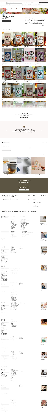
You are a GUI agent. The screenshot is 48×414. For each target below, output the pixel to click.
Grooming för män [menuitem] (3, 311)
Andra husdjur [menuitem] (3, 374)
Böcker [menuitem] (2, 241)
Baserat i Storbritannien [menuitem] (24, 225)
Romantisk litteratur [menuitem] (13, 402)
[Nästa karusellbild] (42, 130)
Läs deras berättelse (42, 25)
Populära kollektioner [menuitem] (4, 216)
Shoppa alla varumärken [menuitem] (4, 261)
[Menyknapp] (1, 7)
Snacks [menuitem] (2, 277)
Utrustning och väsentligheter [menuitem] (5, 356)
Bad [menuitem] (11, 233)
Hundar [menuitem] (2, 373)
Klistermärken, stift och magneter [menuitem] (4, 346)
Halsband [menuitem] (2, 330)
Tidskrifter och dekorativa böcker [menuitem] (4, 408)
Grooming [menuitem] (12, 377)
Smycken (26, 4)
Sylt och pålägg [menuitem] (3, 276)
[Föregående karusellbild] (6, 130)
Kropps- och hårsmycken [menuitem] (4, 322)
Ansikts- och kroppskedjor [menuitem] (14, 321)
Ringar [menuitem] (2, 331)
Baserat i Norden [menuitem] (23, 228)
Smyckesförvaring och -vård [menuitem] (4, 329)
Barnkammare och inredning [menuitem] (4, 358)
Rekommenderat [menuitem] (3, 218)
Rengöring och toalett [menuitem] (13, 371)
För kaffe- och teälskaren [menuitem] (24, 222)
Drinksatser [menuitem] (12, 271)
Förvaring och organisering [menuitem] (25, 234)
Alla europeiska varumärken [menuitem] (24, 224)
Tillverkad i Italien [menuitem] (23, 229)
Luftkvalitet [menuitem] (12, 351)
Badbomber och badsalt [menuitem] (14, 302)
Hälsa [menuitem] (11, 378)
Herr (39, 4)
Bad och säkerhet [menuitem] (3, 355)
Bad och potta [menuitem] (12, 353)
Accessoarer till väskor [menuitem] (13, 297)
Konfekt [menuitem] (2, 274)
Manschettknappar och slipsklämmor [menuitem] (4, 325)
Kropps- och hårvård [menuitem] (13, 354)
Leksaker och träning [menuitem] (13, 379)
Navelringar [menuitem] (12, 320)
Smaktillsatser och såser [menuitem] (4, 273)
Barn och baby (34, 4)
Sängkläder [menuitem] (12, 234)
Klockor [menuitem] (12, 295)
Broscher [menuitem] (2, 324)
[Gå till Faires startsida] (2, 2)
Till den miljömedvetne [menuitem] (14, 224)
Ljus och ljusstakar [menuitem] (13, 235)
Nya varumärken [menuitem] (13, 231)
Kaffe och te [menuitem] (2, 272)
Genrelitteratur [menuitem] (12, 400)
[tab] (5, 30)
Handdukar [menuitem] (12, 250)
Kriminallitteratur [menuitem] (13, 401)
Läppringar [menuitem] (12, 322)
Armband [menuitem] (2, 323)
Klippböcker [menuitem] (12, 339)
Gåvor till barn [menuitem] (12, 226)
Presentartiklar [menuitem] (12, 223)
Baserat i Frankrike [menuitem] (23, 226)
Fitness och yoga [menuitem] (3, 306)
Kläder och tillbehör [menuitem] (13, 372)
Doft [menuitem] (1, 307)
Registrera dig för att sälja (31, 2)
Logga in (37, 2)
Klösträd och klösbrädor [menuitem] (14, 374)
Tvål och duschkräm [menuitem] (13, 307)
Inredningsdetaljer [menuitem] (13, 237)
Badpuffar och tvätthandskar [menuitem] (14, 305)
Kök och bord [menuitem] (24, 233)
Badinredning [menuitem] (12, 247)
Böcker (41, 4)
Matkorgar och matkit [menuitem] (4, 278)
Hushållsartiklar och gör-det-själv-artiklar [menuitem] (27, 232)
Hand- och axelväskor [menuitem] (13, 298)
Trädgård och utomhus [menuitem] (13, 236)
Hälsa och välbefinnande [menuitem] (4, 308)
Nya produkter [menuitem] (12, 232)
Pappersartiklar (29, 4)
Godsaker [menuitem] (12, 380)
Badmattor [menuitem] (12, 248)
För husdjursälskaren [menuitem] (13, 225)
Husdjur (37, 4)
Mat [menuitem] (11, 376)
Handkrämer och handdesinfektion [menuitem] (15, 304)
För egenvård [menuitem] (12, 228)
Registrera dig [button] (31, 0)
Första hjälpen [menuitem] (12, 356)
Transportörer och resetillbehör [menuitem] (15, 370)
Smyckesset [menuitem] (2, 328)
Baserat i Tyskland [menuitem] (23, 227)
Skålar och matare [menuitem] (13, 369)
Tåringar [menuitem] (12, 324)
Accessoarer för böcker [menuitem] (4, 409)
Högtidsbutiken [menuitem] (13, 221)
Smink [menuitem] (2, 310)
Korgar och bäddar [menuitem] (13, 375)
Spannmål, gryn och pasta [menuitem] (4, 271)
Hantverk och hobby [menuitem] (4, 339)
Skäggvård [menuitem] (12, 384)
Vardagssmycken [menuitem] (13, 227)
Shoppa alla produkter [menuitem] (4, 262)
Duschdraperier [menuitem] (13, 249)
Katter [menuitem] (2, 372)
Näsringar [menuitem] (12, 323)
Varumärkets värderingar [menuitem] (4, 217)
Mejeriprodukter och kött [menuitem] (4, 275)
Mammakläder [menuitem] (3, 357)
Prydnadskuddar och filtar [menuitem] (25, 235)
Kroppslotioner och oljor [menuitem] (14, 303)
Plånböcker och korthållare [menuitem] (14, 294)
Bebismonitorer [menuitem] (13, 352)
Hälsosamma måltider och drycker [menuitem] (25, 220)
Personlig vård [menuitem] (3, 312)
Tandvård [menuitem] (12, 355)
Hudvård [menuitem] (2, 313)
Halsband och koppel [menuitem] (13, 373)
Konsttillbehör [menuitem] (12, 336)
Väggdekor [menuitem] (23, 236)
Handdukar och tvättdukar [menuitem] (14, 357)
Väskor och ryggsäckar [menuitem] (13, 282)
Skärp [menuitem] (11, 283)
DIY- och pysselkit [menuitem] (13, 337)
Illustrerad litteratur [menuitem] (13, 403)
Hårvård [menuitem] (2, 309)
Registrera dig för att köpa (43, 2)
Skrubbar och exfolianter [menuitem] (14, 306)
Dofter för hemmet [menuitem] (24, 231)
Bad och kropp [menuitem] (3, 305)
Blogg (26, 2)
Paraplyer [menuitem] (12, 296)
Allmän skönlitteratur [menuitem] (13, 399)
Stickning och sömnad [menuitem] (13, 338)
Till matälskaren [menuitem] (23, 221)
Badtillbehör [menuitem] (12, 246)
